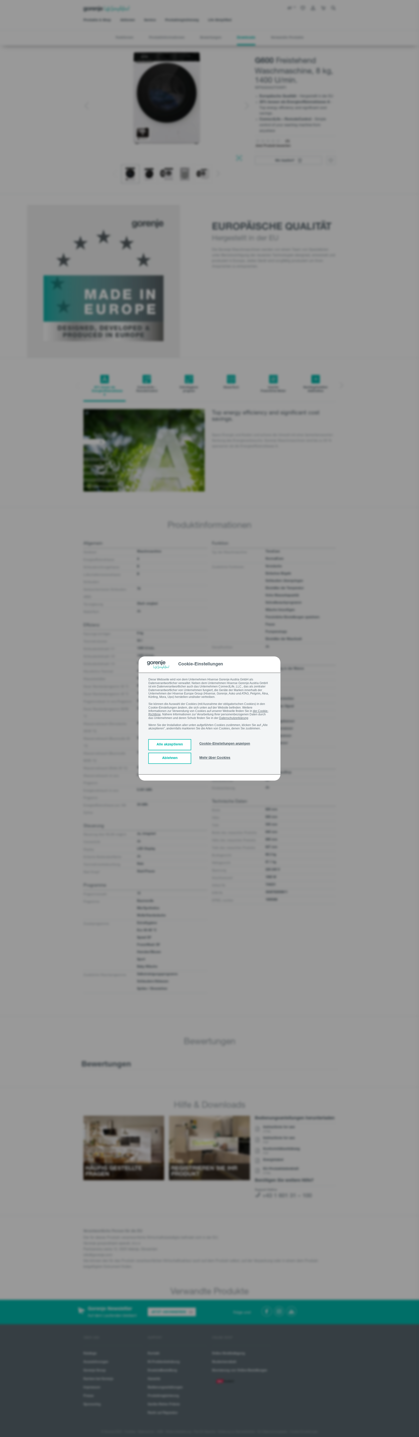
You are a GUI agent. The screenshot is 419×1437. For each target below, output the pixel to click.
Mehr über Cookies (214, 758)
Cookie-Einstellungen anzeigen (224, 744)
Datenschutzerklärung (233, 718)
